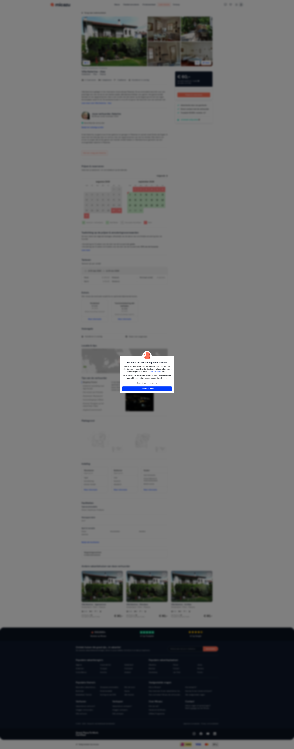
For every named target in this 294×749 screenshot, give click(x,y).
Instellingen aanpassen (147, 383)
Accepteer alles (147, 389)
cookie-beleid (155, 371)
